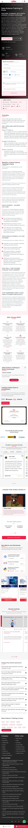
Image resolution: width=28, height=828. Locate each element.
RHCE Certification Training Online (10, 786)
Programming (15, 102)
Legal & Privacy (19, 753)
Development (7, 106)
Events (4, 744)
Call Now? (8, 826)
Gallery (4, 749)
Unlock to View (14, 380)
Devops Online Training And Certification (12, 794)
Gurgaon (12, 721)
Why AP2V (5, 740)
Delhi (7, 721)
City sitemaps (19, 744)
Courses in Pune (7, 4)
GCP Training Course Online (8, 767)
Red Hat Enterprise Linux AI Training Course (12, 806)
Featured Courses (20, 749)
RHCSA (5, 108)
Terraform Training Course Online (10, 775)
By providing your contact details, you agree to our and (15, 84)
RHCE (19, 106)
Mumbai (18, 721)
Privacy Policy (13, 84)
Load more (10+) (6, 730)
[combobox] (5, 71)
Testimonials (5, 742)
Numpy (20, 102)
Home (2, 4)
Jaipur (19, 727)
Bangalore (10, 727)
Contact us (5, 751)
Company (18, 74)
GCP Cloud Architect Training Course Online (12, 788)
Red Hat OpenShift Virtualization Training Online (13, 811)
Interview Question (7, 38)
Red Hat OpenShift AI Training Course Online (13, 784)
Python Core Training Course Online (10, 796)
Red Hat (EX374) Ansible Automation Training (13, 817)
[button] (1, 514)
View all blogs (6, 642)
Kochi (24, 727)
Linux (14, 106)
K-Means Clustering (7, 104)
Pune (15, 727)
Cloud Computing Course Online (10, 804)
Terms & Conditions (20, 751)
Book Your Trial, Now (13, 537)
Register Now (14, 600)
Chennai (4, 727)
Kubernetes (18, 451)
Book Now (14, 93)
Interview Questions (7, 755)
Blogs (3, 747)
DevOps (5, 451)
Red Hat (12, 451)
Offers (17, 740)
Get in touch (5, 403)
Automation (6, 102)
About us (4, 738)
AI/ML (18, 104)
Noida (3, 721)
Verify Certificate (6, 753)
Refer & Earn (19, 738)
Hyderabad (19, 724)
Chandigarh (12, 724)
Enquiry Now (22, 826)
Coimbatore (5, 724)
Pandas (13, 104)
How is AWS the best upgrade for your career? (13, 632)
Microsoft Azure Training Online (9, 769)
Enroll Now (16, 38)
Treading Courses (20, 747)
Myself (12, 74)
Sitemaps (18, 742)
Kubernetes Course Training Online (10, 798)
